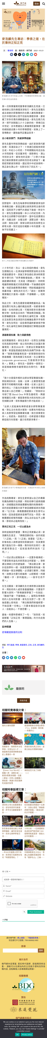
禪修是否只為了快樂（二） (32, 771)
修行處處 (10, 644)
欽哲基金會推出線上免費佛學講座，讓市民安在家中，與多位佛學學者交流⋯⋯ (12, 832)
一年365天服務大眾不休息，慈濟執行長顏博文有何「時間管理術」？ (12, 855)
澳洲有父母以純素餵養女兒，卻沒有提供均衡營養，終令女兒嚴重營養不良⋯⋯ (12, 808)
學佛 (17, 644)
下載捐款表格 (32, 937)
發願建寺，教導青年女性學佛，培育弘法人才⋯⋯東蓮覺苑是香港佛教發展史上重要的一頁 (12, 750)
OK (17, 1034)
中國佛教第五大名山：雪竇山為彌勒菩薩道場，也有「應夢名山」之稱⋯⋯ (34, 855)
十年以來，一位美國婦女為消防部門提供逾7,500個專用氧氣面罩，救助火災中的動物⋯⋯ (34, 832)
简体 (36, 3)
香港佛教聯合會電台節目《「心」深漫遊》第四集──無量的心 (34, 728)
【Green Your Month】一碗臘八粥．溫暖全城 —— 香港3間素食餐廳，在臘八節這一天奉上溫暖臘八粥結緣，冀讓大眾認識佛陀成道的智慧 (12, 776)
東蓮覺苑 (23, 644)
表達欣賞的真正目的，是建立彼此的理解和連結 (34, 747)
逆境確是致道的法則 (12, 632)
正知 (30, 644)
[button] (3, 3)
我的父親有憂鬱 (8, 725)
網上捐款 (21, 937)
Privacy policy (27, 1034)
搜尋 (41, 950)
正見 (34, 644)
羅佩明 (10, 50)
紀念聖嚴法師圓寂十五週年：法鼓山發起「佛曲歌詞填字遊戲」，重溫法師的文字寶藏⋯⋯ (34, 808)
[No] (44, 1028)
